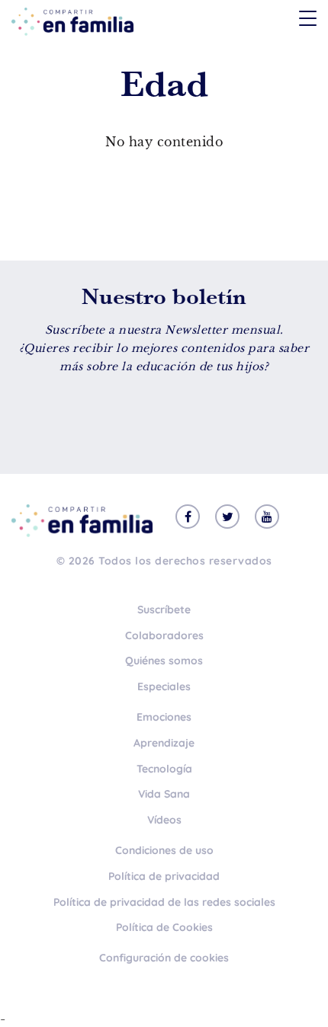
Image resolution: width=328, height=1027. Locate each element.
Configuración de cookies (164, 958)
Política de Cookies (164, 927)
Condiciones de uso (164, 850)
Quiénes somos (164, 660)
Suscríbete (164, 609)
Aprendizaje (164, 743)
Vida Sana (164, 794)
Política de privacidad (164, 876)
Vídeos (164, 820)
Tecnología (164, 769)
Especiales (164, 686)
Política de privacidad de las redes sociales (164, 902)
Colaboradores (164, 635)
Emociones (164, 717)
